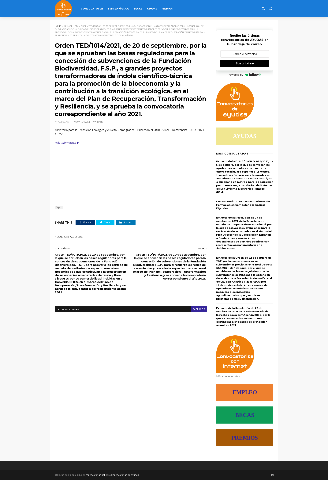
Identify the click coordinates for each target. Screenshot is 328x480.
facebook (199, 309)
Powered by (235, 74)
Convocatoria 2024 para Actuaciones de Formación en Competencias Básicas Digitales (243, 205)
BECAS (244, 415)
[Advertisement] (131, 173)
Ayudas (152, 8)
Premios (167, 8)
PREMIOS (244, 438)
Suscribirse (245, 63)
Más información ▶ (67, 142)
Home (58, 26)
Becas (138, 8)
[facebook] (272, 475)
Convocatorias (92, 8)
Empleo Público (118, 8)
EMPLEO (245, 392)
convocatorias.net (95, 475)
